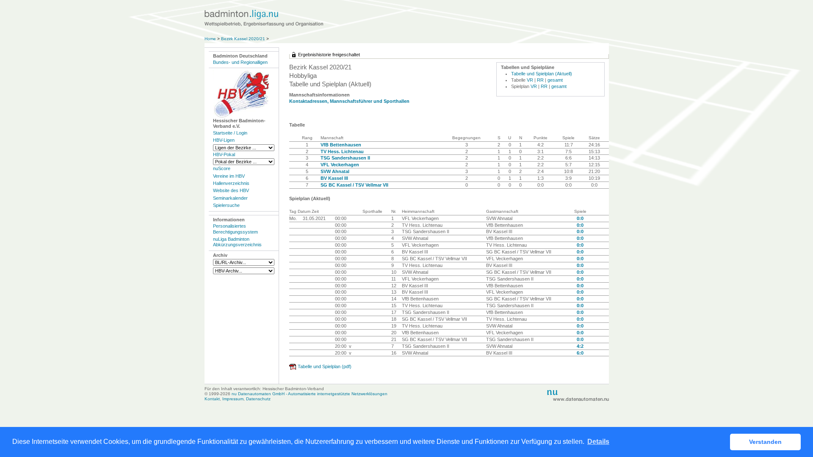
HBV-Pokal (224, 154)
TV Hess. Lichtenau (342, 151)
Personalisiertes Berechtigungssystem (235, 228)
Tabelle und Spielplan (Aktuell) (541, 73)
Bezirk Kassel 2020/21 (243, 38)
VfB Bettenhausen (341, 144)
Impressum (232, 398)
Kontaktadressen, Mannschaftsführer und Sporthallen (349, 101)
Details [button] (598, 441)
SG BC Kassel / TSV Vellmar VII (354, 184)
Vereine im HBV (229, 176)
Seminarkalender (230, 198)
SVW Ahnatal (335, 171)
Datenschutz (258, 398)
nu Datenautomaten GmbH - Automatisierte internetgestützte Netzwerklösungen (309, 393)
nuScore (221, 168)
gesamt (555, 80)
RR (540, 80)
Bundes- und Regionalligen (240, 62)
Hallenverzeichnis (231, 183)
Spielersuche (226, 205)
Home (210, 38)
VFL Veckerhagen (340, 164)
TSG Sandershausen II (345, 157)
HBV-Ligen (224, 140)
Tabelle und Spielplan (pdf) (324, 366)
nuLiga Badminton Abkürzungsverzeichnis (237, 242)
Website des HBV (231, 190)
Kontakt (212, 398)
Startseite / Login (230, 132)
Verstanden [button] (765, 441)
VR (530, 80)
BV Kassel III (334, 178)
